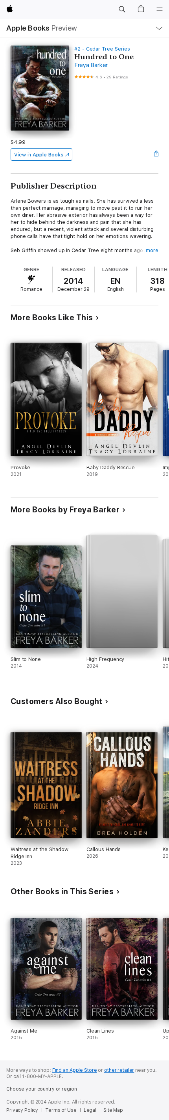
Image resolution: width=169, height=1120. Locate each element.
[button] (121, 9)
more (152, 250)
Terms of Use (61, 1110)
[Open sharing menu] (156, 154)
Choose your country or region (41, 1089)
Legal (90, 1110)
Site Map (113, 1110)
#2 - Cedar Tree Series (102, 49)
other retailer (119, 1070)
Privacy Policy (22, 1110)
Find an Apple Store (74, 1070)
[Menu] (159, 9)
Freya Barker (91, 65)
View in (38, 155)
